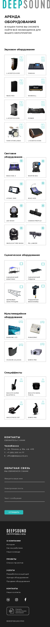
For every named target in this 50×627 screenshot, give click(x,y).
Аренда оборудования (17, 577)
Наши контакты (14, 592)
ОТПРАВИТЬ (14, 512)
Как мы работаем (15, 548)
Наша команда (13, 552)
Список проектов (15, 563)
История (11, 544)
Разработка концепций (18, 574)
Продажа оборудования (18, 581)
